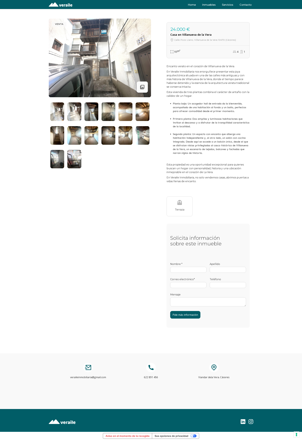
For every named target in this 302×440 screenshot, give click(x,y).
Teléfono (215, 279)
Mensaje (175, 294)
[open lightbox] (57, 111)
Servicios (227, 4)
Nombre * (176, 264)
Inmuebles (209, 4)
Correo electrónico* (182, 279)
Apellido (215, 264)
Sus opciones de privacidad (171, 435)
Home (192, 4)
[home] (60, 4)
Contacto (246, 4)
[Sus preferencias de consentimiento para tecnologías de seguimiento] (296, 434)
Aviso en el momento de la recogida (127, 435)
